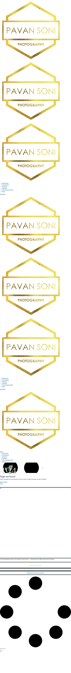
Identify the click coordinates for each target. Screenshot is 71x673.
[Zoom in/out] (0, 648)
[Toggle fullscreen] (1, 648)
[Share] (3, 648)
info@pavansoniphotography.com (35, 573)
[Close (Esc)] (4, 648)
